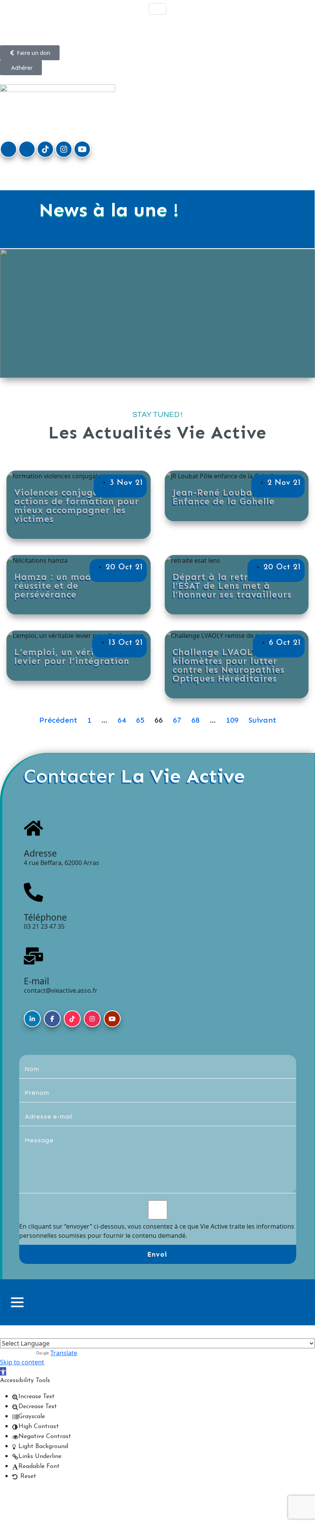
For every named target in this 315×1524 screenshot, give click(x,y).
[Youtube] (82, 149)
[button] (3, 1371)
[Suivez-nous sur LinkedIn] (32, 1018)
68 (195, 720)
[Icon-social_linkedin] (8, 149)
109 (232, 720)
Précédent (58, 720)
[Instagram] (63, 149)
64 (122, 720)
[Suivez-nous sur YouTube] (112, 1018)
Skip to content (22, 1362)
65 (140, 720)
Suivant (262, 720)
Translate (63, 1353)
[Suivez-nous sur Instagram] (92, 1018)
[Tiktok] (45, 149)
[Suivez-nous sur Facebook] (52, 1018)
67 (177, 720)
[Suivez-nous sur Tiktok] (72, 1018)
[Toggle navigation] (157, 9)
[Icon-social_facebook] (26, 149)
